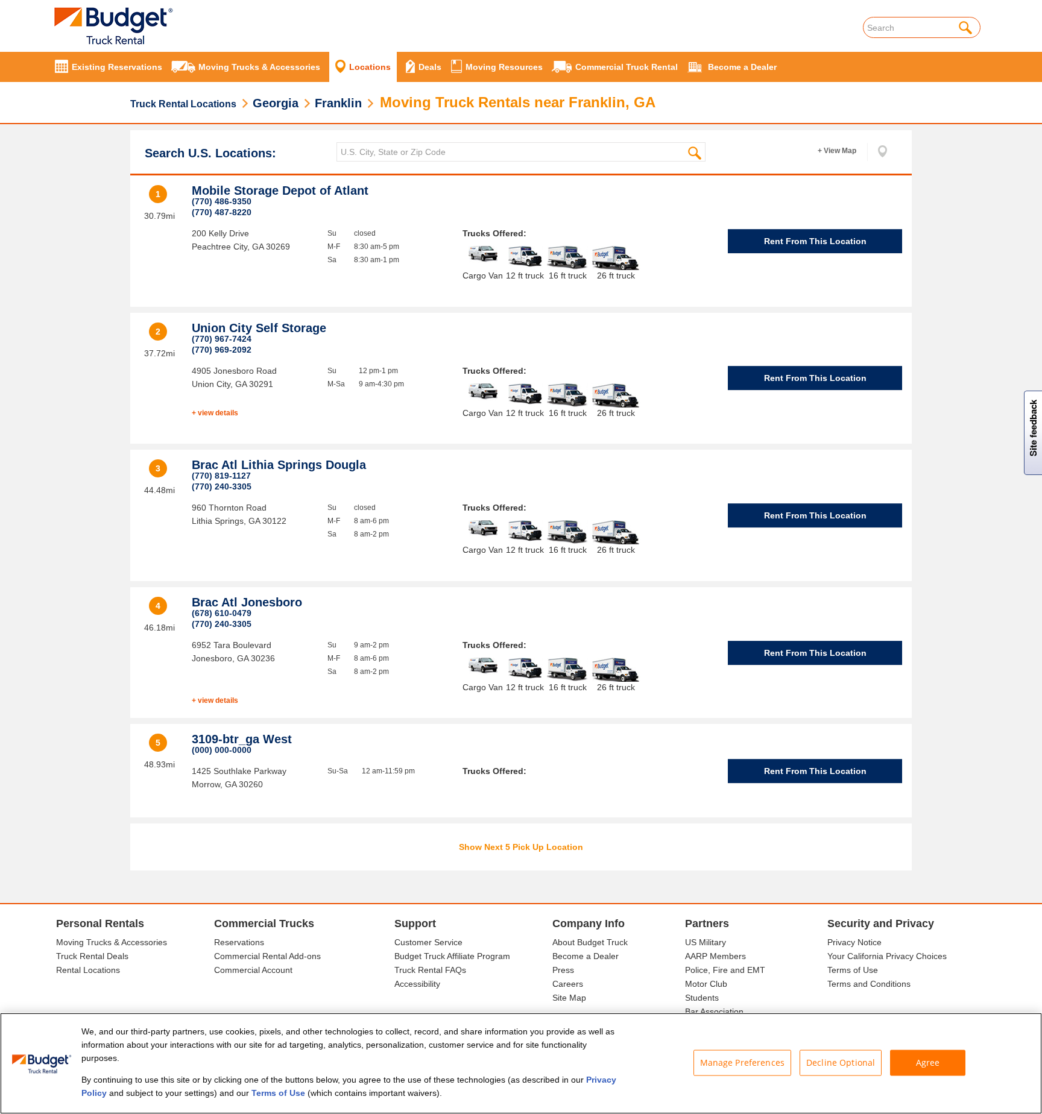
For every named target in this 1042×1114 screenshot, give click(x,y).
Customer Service (428, 942)
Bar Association (714, 1011)
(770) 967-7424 (221, 339)
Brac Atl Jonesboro (247, 602)
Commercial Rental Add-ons (267, 956)
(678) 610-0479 (221, 613)
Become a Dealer (585, 956)
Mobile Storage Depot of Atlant (280, 190)
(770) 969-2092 (221, 349)
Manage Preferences (742, 1062)
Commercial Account (253, 970)
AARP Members (715, 956)
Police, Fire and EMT (725, 970)
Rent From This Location (815, 241)
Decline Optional (840, 1062)
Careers (567, 984)
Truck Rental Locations (183, 104)
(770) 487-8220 (221, 212)
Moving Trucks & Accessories (111, 942)
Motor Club (706, 984)
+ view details (215, 413)
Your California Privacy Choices (887, 956)
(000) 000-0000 (221, 750)
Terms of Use (852, 970)
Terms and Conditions (869, 984)
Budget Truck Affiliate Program (452, 956)
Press (563, 970)
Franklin (338, 103)
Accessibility (417, 984)
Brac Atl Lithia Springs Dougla (279, 464)
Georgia (275, 103)
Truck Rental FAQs (430, 970)
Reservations (239, 942)
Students (702, 997)
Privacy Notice (854, 942)
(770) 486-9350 (221, 201)
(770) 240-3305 (221, 486)
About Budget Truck (590, 942)
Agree (928, 1062)
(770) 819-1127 (221, 475)
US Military (705, 942)
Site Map (569, 997)
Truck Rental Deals (92, 956)
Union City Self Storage (259, 328)
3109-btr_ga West (242, 739)
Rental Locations (88, 970)
